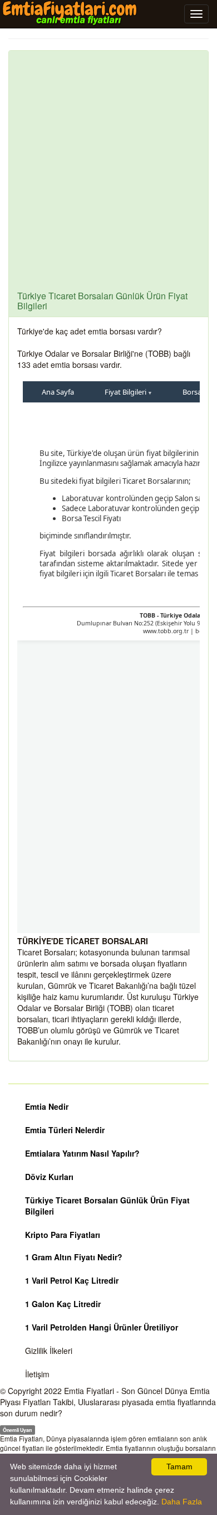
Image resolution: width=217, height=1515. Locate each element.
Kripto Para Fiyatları (62, 1234)
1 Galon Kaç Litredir (63, 1303)
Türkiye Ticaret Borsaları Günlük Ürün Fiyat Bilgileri (107, 1205)
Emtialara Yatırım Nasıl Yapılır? (82, 1153)
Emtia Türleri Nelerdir (65, 1129)
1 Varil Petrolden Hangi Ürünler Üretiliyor (101, 1327)
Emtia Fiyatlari (89, 1390)
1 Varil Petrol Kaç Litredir (72, 1280)
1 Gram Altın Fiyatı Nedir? (73, 1256)
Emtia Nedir (46, 1106)
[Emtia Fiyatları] (69, 13)
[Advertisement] (108, 176)
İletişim (37, 1374)
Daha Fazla (181, 1501)
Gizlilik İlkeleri (48, 1350)
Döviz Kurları (49, 1176)
